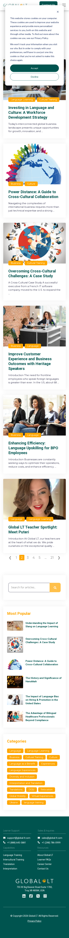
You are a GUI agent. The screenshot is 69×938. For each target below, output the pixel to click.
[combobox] (29, 587)
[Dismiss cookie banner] (58, 12)
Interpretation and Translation (26, 783)
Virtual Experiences (42, 796)
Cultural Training (34, 757)
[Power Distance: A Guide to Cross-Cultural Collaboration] (34, 181)
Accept (34, 68)
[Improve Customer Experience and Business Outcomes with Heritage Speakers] (34, 348)
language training (33, 802)
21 (52, 558)
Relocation (47, 789)
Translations (15, 789)
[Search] (55, 587)
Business (14, 757)
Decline (34, 76)
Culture (53, 757)
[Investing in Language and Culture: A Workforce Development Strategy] (34, 98)
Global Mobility (17, 796)
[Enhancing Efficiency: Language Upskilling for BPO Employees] (34, 434)
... (46, 558)
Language (15, 750)
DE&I (31, 789)
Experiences (48, 763)
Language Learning (38, 750)
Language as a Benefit (22, 763)
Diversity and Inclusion (21, 776)
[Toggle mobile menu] (64, 5)
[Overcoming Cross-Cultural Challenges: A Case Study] (34, 262)
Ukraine (13, 802)
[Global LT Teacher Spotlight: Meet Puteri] (34, 516)
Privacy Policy (34, 921)
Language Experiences (22, 770)
